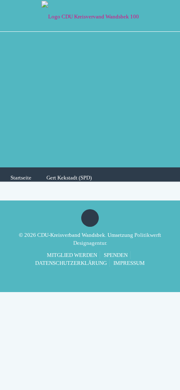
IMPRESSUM (129, 263)
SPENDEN (116, 255)
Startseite (20, 177)
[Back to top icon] (90, 218)
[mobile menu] (169, 15)
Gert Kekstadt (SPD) (69, 177)
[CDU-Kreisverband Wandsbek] (90, 15)
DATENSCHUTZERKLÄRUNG (71, 263)
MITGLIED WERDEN (72, 255)
